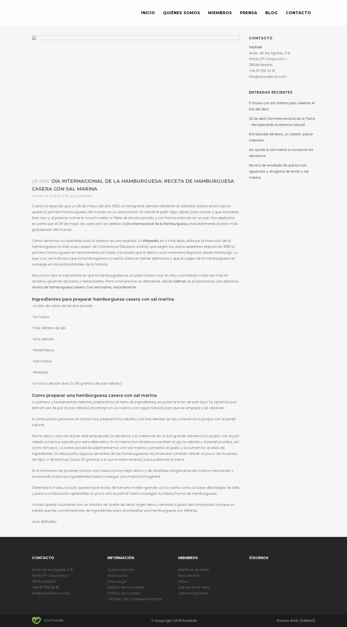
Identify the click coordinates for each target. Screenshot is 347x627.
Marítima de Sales (193, 569)
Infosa (183, 581)
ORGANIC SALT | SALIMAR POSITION (134, 599)
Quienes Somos (120, 569)
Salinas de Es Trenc (194, 587)
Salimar (85, 196)
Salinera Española (193, 593)
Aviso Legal (116, 581)
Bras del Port (188, 575)
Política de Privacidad (125, 587)
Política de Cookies (123, 593)
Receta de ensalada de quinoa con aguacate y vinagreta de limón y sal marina (279, 171)
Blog (69, 196)
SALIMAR (189, 620)
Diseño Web (287, 620)
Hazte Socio (117, 575)
